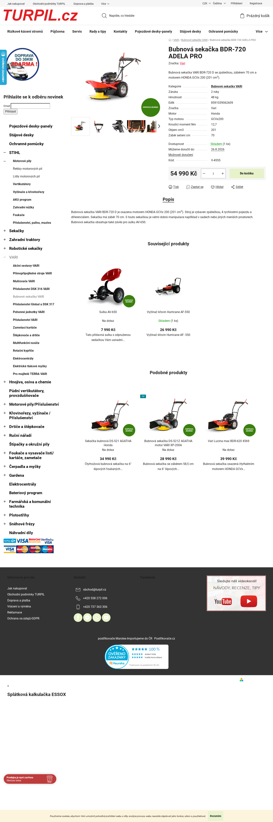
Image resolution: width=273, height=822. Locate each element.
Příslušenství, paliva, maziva (32, 222)
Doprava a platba (84, 3)
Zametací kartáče (25, 327)
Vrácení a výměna (19, 606)
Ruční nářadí (20, 435)
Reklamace (14, 612)
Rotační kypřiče (23, 350)
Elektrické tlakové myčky (30, 366)
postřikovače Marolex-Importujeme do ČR (125, 638)
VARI (13, 257)
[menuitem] (25, 31)
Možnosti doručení (180, 155)
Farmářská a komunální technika (30, 504)
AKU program (22, 199)
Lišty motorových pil (26, 176)
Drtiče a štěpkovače (26, 426)
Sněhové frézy (22, 524)
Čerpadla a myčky (25, 466)
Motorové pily (22, 161)
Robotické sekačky (25, 248)
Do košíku (246, 173)
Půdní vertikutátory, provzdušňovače (26, 393)
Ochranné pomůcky (26, 144)
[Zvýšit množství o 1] (223, 173)
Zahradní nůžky (23, 207)
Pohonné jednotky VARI (29, 312)
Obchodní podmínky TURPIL (49, 3)
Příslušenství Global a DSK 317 (33, 304)
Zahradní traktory (24, 239)
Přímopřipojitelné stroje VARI (32, 273)
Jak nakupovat (16, 3)
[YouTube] (106, 617)
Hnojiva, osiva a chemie (30, 382)
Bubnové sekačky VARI (28, 296)
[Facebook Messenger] (87, 617)
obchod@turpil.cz (94, 589)
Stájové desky (21, 135)
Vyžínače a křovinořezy (28, 192)
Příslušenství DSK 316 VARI (31, 289)
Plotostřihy (19, 515)
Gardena (16, 475)
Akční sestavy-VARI (26, 265)
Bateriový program (25, 493)
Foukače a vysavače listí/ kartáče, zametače (31, 455)
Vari (182, 63)
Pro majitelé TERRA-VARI (30, 374)
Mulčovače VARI (24, 281)
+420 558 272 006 (95, 598)
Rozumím (215, 815)
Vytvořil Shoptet (255, 679)
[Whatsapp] (97, 617)
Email (7, 105)
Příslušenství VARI (25, 320)
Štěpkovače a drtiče (26, 335)
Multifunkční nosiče (26, 343)
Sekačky (16, 231)
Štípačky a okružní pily (29, 444)
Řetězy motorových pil (27, 168)
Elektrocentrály (23, 358)
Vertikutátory (22, 184)
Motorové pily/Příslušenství (34, 404)
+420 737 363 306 (95, 607)
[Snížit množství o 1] (204, 173)
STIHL (14, 152)
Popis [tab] (168, 199)
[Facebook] (78, 617)
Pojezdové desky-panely (31, 126)
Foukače (19, 215)
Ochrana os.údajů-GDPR (23, 618)
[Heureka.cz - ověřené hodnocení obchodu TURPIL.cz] (136, 656)
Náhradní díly (21, 533)
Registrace (256, 3)
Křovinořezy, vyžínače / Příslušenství (29, 415)
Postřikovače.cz (164, 638)
